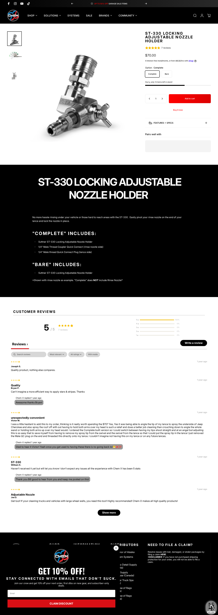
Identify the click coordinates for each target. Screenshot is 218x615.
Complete (152, 74)
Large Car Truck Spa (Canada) (122, 582)
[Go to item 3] (14, 72)
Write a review (194, 342)
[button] (157, 320)
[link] (61, 556)
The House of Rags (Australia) (121, 597)
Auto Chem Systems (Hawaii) (122, 558)
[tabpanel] (109, 435)
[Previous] (72, 3)
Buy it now (178, 110)
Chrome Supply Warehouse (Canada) (122, 574)
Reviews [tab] (20, 344)
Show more (109, 512)
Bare (167, 74)
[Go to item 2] (14, 55)
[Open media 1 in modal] (79, 86)
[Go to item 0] (14, 38)
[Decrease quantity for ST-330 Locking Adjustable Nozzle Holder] (148, 98)
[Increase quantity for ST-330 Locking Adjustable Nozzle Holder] (162, 98)
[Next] (146, 3)
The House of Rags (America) (121, 589)
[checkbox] (93, 354)
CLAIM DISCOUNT (61, 603)
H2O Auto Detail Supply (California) (124, 566)
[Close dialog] (116, 548)
